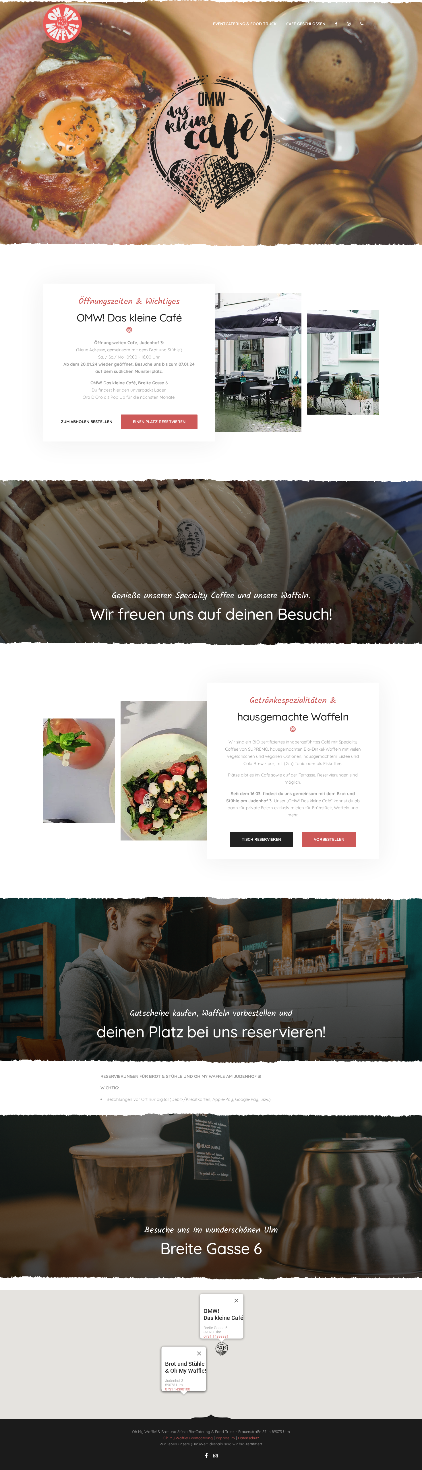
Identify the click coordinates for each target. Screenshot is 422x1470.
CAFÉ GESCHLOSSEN (305, 23)
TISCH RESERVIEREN (261, 839)
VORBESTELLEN (329, 839)
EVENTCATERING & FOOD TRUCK (244, 23)
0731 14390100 (177, 1389)
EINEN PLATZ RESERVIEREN (159, 421)
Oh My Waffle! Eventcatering (188, 1438)
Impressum (225, 1438)
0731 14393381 (216, 1336)
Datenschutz (248, 1438)
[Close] (236, 1301)
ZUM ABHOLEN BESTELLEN (86, 421)
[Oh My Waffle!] (62, 23)
